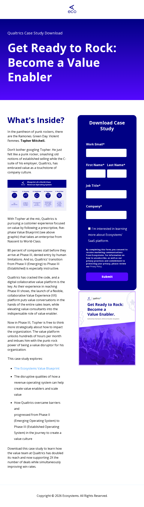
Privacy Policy (96, 266)
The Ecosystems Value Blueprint (36, 368)
